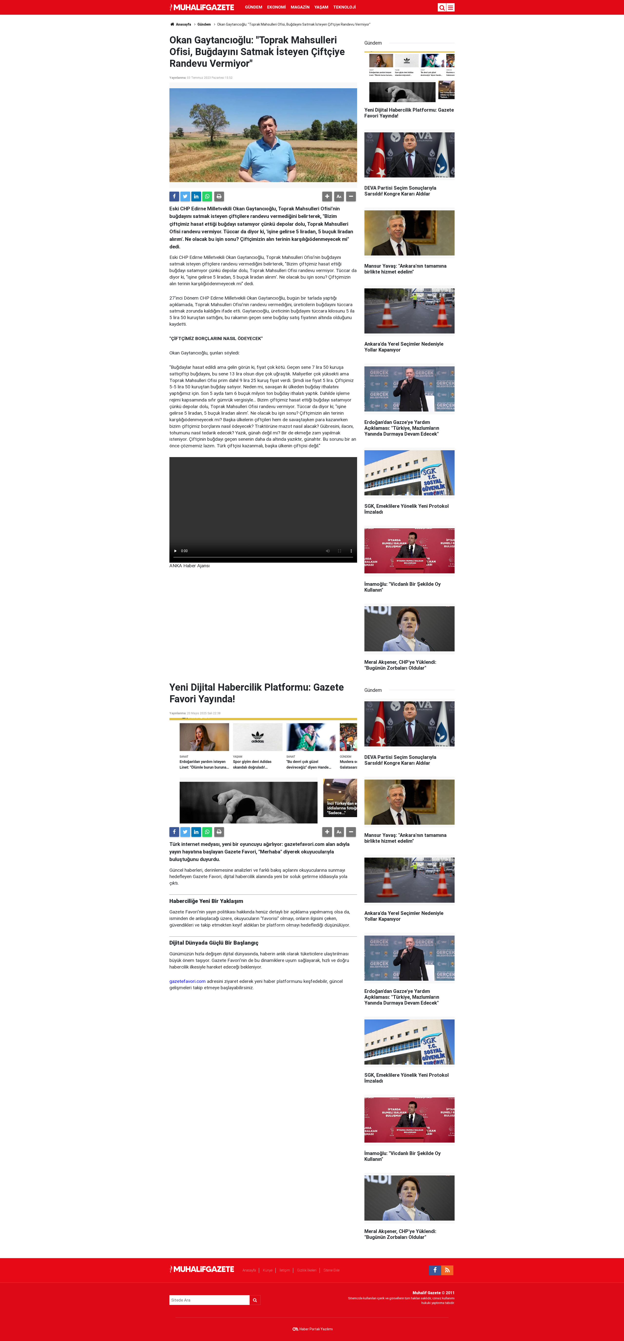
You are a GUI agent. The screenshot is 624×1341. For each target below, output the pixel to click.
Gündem (253, 7)
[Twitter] (185, 196)
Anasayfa (249, 1270)
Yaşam (321, 7)
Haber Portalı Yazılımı (316, 1329)
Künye (268, 1270)
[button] (327, 196)
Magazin (300, 7)
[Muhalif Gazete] (202, 7)
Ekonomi (276, 7)
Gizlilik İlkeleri (307, 1270)
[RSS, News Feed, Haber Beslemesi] (447, 1270)
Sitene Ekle (332, 1270)
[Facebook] (174, 196)
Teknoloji (344, 7)
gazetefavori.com (187, 981)
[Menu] (450, 7)
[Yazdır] (219, 196)
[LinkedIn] (196, 196)
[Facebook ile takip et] (435, 1270)
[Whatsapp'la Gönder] (207, 196)
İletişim (285, 1270)
